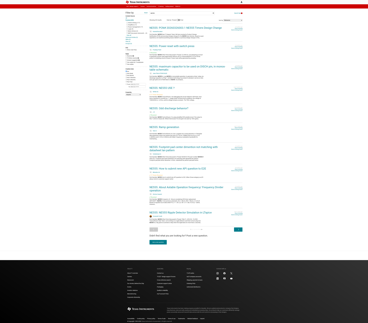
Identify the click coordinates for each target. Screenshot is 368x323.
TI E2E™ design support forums (166, 276)
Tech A (155, 131)
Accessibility (131, 318)
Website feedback (192, 318)
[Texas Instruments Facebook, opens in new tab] (224, 274)
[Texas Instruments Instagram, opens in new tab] (217, 274)
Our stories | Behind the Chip (135, 283)
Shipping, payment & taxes (194, 280)
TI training (160, 6)
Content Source (130, 16)
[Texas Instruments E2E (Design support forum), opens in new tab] (224, 279)
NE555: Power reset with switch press (172, 46)
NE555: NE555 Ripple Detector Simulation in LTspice (181, 212)
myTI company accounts (194, 276)
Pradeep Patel (157, 50)
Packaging (160, 287)
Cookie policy (141, 318)
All (126, 18)
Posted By (129, 92)
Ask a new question (158, 242)
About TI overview (132, 273)
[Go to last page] (202, 229)
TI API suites (190, 273)
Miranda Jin (156, 172)
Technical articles (151, 6)
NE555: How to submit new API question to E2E (178, 168)
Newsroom (130, 280)
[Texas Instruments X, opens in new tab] (231, 274)
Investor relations (132, 290)
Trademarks (181, 318)
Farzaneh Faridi (157, 216)
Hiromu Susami (157, 194)
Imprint (202, 318)
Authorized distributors (193, 287)
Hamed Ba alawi (157, 31)
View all (129, 35)
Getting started (169, 6)
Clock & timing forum (236, 30)
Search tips (237, 13)
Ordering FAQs (191, 283)
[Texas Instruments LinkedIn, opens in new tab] (217, 279)
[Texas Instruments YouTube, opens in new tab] (231, 279)
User (241, 2)
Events (129, 287)
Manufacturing (131, 294)
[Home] (139, 2)
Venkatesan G (157, 154)
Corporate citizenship (133, 297)
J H (154, 112)
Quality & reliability (162, 290)
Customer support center (164, 283)
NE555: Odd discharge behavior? (169, 108)
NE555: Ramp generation (164, 127)
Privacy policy (151, 318)
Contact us (160, 273)
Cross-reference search (164, 280)
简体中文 (177, 6)
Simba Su (155, 91)
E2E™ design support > (133, 6)
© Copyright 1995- (134, 321)
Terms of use (171, 318)
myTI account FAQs (163, 294)
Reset (146, 13)
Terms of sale (162, 318)
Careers (129, 276)
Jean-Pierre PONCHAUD (160, 73)
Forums (142, 6)
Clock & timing (238, 28)
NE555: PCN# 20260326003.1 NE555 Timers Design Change (186, 27)
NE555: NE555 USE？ (162, 88)
